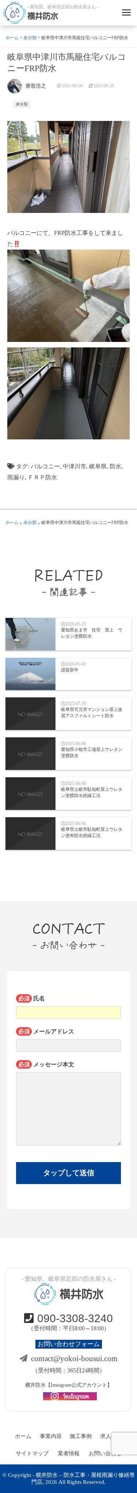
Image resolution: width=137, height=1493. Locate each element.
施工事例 (81, 1436)
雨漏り (16, 477)
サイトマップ (32, 1453)
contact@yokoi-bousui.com (74, 1358)
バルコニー (45, 466)
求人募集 (111, 1436)
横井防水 (42, 16)
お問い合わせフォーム (69, 1344)
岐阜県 (98, 466)
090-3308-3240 (75, 1318)
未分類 (22, 104)
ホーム (23, 1436)
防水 (115, 466)
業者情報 (69, 1453)
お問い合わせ (105, 1453)
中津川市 (74, 466)
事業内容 (51, 1436)
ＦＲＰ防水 (42, 477)
